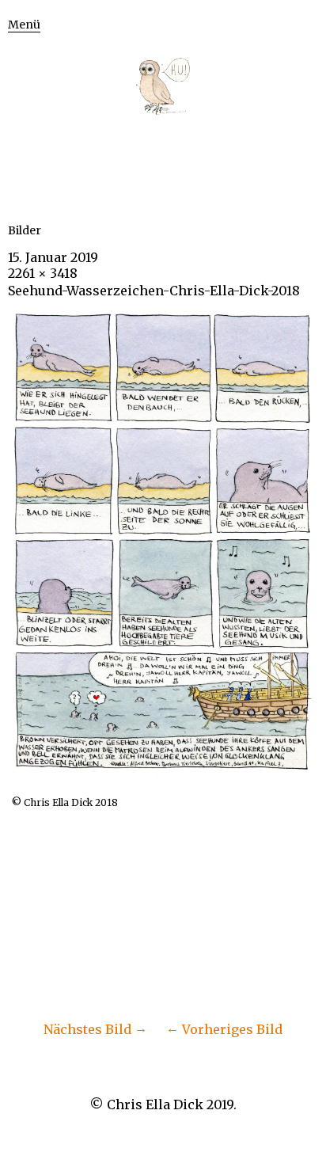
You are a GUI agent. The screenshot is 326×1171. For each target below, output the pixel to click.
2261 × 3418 (43, 273)
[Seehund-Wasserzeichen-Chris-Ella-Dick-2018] (163, 773)
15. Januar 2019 (53, 257)
